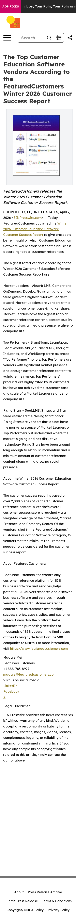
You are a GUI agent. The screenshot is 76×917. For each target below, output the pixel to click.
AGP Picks (10, 6)
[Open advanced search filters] (59, 37)
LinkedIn (10, 686)
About (19, 892)
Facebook (11, 691)
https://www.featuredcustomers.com (39, 648)
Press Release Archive (45, 892)
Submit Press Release (21, 901)
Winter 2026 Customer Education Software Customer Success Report (35, 229)
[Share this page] (70, 38)
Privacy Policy (59, 910)
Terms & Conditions (57, 901)
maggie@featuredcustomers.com (29, 674)
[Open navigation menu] (7, 38)
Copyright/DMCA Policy (25, 910)
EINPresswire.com (27, 218)
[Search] (49, 37)
